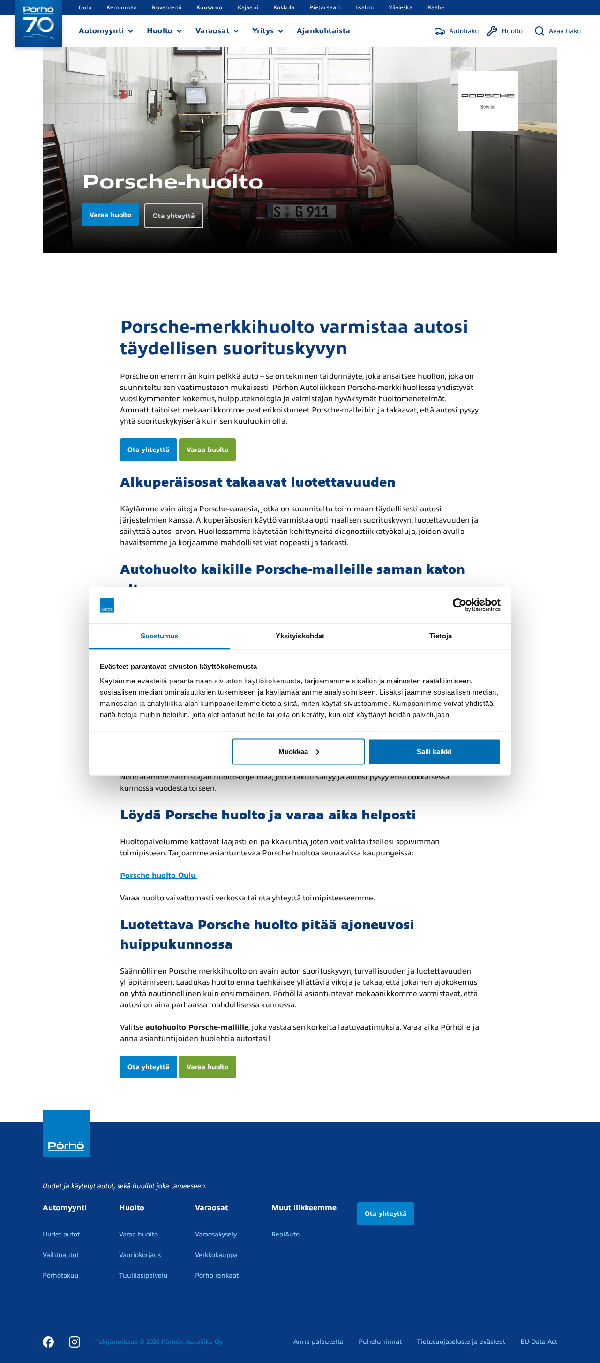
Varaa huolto (207, 449)
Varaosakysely (216, 1234)
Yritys (263, 31)
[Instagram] (74, 1341)
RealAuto (285, 1234)
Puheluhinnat (380, 1341)
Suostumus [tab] (160, 635)
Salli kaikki (434, 751)
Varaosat (212, 31)
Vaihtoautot (61, 1254)
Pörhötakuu (61, 1275)
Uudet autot (61, 1234)
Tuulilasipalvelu (143, 1275)
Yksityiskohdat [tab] (300, 635)
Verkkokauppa (216, 1254)
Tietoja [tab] (440, 635)
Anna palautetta (318, 1341)
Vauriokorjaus (140, 1254)
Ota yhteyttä (149, 449)
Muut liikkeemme (304, 1208)
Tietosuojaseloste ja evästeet (461, 1341)
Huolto (159, 31)
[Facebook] (48, 1341)
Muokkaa (293, 751)
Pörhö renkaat (217, 1275)
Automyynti (101, 31)
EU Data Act (538, 1341)
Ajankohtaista (324, 31)
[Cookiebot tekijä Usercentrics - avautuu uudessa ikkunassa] (460, 605)
